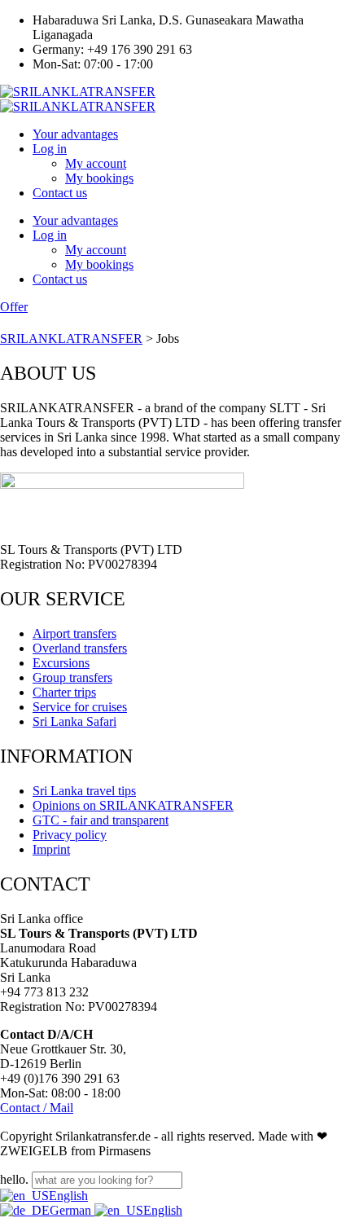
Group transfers (72, 677)
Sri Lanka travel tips (84, 791)
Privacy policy (70, 835)
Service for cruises (80, 707)
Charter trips (64, 692)
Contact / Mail (36, 1108)
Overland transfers (80, 648)
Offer (14, 307)
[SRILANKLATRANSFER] (77, 92)
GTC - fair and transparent (100, 820)
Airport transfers (74, 633)
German (72, 1210)
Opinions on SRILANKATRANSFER (133, 805)
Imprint (51, 849)
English (68, 1196)
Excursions (61, 663)
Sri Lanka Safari (74, 721)
